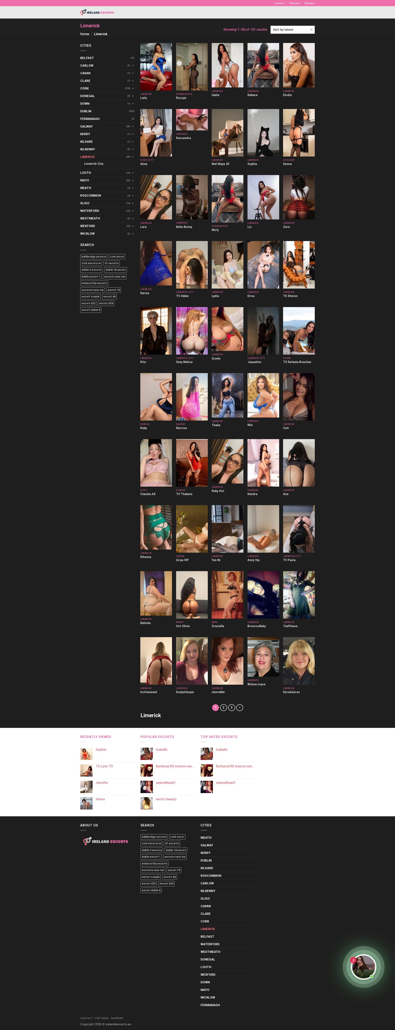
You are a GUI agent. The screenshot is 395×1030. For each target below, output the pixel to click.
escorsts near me (92, 289)
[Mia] (263, 395)
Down (84, 104)
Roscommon (90, 195)
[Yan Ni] (227, 529)
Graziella (218, 626)
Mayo (84, 180)
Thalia (216, 425)
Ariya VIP (182, 560)
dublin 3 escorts (91, 269)
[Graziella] (227, 595)
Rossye (181, 98)
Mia (250, 425)
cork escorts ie (91, 263)
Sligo (84, 203)
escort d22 (88, 303)
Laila (143, 98)
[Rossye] (192, 66)
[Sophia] (263, 133)
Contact (279, 3)
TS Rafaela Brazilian (297, 362)
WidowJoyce (256, 684)
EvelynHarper (185, 692)
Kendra (252, 494)
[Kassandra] (192, 119)
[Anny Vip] (263, 529)
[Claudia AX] (156, 463)
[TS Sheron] (299, 265)
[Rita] (156, 331)
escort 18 (114, 289)
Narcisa (181, 428)
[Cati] (299, 397)
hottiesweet (148, 692)
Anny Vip (253, 560)
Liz (249, 227)
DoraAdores (291, 692)
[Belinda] (156, 593)
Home (84, 34)
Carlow (86, 65)
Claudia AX (148, 494)
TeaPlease (290, 626)
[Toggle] (132, 65)
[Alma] (156, 133)
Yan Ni (216, 560)
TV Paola (289, 560)
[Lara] (156, 197)
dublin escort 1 (90, 276)
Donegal (87, 96)
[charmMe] (227, 661)
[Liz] (263, 197)
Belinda (145, 623)
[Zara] (299, 197)
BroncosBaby (256, 626)
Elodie (287, 95)
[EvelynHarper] (192, 661)
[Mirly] (227, 199)
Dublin (85, 111)
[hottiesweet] (156, 661)
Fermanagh (90, 119)
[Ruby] (156, 397)
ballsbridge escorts (93, 256)
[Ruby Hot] (227, 461)
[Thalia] (227, 395)
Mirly (215, 230)
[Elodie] (299, 65)
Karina (144, 293)
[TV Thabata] (192, 463)
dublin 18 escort (116, 269)
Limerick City (93, 164)
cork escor (117, 256)
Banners (310, 3)
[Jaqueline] (263, 331)
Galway (86, 126)
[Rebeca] (263, 65)
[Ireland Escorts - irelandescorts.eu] (97, 12)
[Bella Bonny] (192, 197)
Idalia (215, 95)
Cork (84, 88)
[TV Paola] (299, 529)
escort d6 (109, 296)
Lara (143, 227)
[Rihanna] (156, 527)
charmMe (218, 692)
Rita (143, 362)
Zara (286, 227)
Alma (143, 164)
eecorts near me (114, 276)
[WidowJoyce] (263, 657)
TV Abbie (182, 296)
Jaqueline (254, 362)
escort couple (90, 296)
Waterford (89, 211)
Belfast (87, 58)
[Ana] (299, 463)
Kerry (85, 134)
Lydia (215, 296)
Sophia (252, 164)
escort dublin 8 (90, 309)
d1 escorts (111, 263)
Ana (285, 494)
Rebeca (252, 95)
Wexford (87, 226)
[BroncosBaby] (263, 595)
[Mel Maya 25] (227, 133)
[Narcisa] (192, 397)
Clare (85, 81)
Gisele (216, 358)
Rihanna (145, 557)
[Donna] (299, 133)
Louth (85, 173)
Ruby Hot (218, 491)
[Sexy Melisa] (192, 331)
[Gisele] (227, 329)
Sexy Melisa (184, 362)
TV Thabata (184, 494)
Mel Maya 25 (220, 164)
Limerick (87, 157)
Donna (287, 164)
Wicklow (87, 233)
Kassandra (183, 138)
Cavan (85, 73)
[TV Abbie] (192, 265)
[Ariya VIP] (192, 529)
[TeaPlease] (299, 595)
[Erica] (263, 265)
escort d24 (106, 303)
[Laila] (156, 66)
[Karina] (156, 263)
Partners (294, 3)
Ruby (143, 428)
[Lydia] (227, 265)
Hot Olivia (183, 626)
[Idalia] (227, 65)
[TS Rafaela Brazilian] (299, 331)
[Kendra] (263, 463)
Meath (85, 188)
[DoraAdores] (299, 661)
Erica (250, 296)
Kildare (86, 142)
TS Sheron (290, 296)
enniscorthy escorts (94, 283)
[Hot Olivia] (192, 595)
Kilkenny (87, 149)
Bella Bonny (184, 227)
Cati (286, 428)
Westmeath (90, 218)
